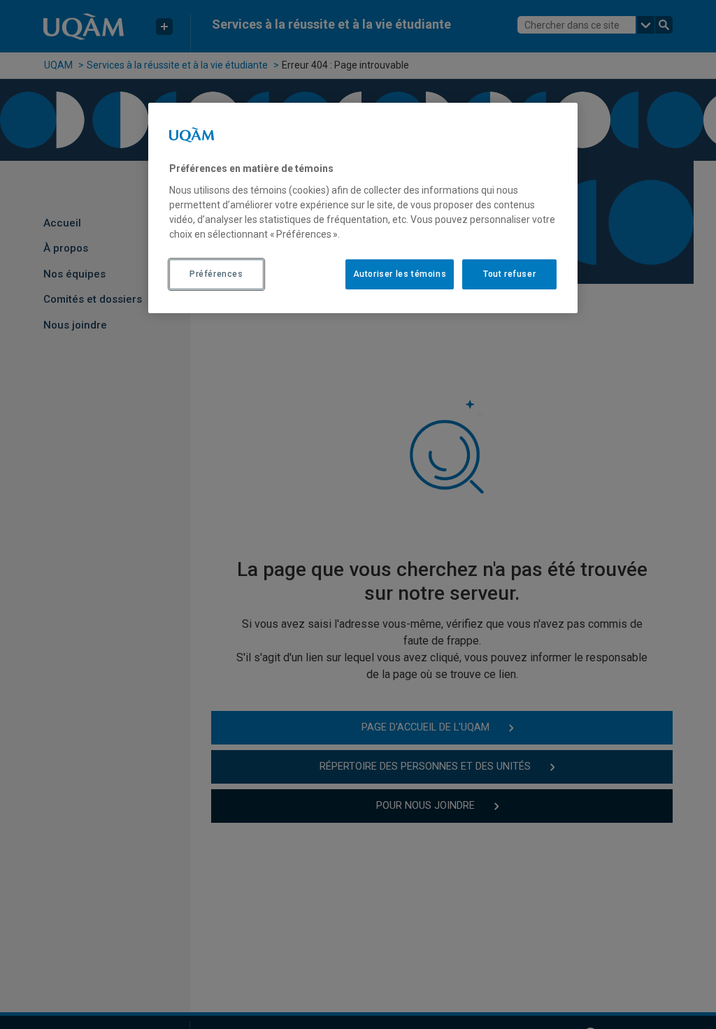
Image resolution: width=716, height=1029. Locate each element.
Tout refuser (509, 274)
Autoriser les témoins (400, 274)
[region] (363, 207)
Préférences (216, 274)
